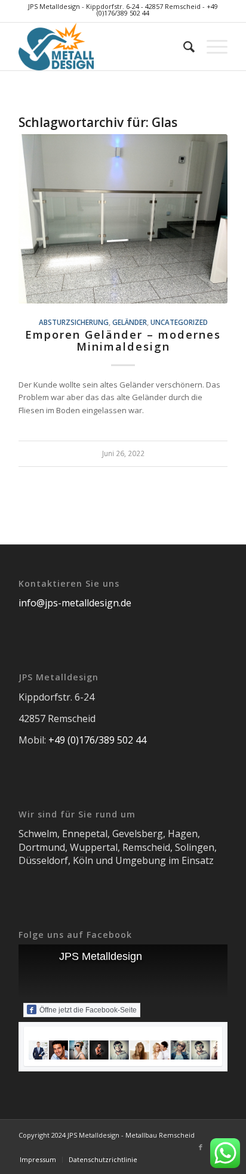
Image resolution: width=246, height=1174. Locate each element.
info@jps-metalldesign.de (75, 602)
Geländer (129, 322)
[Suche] (183, 46)
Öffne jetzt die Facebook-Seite (88, 1010)
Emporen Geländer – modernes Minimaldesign (123, 340)
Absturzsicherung (74, 322)
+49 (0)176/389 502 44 (97, 739)
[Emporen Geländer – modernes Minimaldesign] (123, 218)
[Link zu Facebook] (201, 1147)
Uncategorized (179, 322)
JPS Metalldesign (100, 956)
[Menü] (211, 46)
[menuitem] (183, 46)
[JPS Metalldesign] (102, 46)
